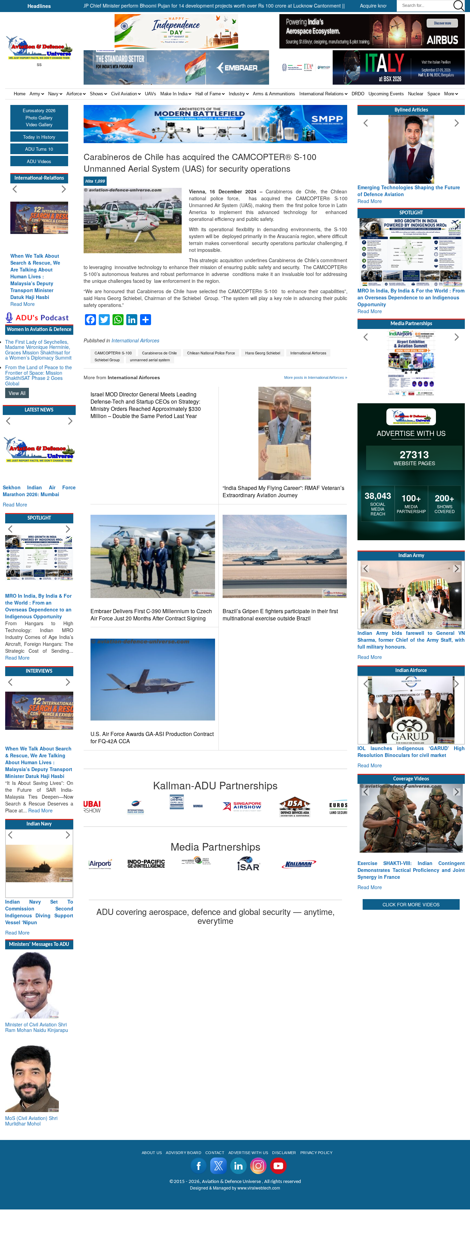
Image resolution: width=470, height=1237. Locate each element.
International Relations (321, 93)
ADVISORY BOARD (183, 1153)
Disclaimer (284, 1153)
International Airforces (135, 340)
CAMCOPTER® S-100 (113, 352)
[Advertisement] (411, 954)
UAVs (150, 93)
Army (35, 93)
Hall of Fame (208, 93)
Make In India (174, 93)
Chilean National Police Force (211, 352)
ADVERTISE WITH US (248, 1153)
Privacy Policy (316, 1153)
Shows (96, 93)
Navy (53, 93)
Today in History (39, 137)
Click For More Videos (411, 904)
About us (152, 1153)
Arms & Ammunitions (274, 93)
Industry (237, 93)
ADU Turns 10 (39, 149)
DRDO (358, 93)
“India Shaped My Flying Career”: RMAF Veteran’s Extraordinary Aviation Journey (283, 491)
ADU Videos (39, 161)
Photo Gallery (39, 117)
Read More (22, 303)
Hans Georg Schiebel (262, 352)
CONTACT (214, 1153)
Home (19, 93)
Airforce (74, 93)
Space (433, 93)
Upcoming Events (386, 93)
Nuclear (415, 93)
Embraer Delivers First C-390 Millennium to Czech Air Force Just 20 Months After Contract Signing (151, 614)
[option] (110, 807)
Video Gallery (39, 124)
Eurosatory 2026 (39, 110)
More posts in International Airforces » (315, 377)
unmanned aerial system (150, 359)
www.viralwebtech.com (258, 1188)
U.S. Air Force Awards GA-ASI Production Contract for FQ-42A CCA (152, 737)
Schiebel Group (107, 359)
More (449, 93)
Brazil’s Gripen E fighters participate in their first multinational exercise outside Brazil (280, 614)
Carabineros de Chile (159, 352)
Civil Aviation (124, 93)
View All (17, 393)
